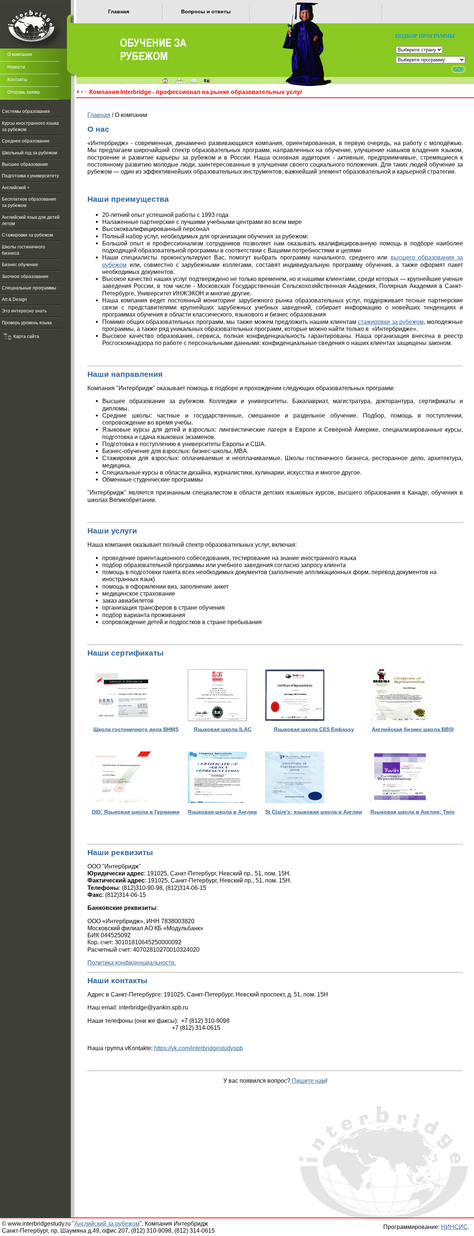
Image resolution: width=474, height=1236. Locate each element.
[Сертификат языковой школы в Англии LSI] (217, 801)
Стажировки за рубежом (27, 235)
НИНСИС (454, 1226)
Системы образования (26, 111)
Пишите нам (308, 1080)
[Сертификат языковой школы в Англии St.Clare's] (294, 801)
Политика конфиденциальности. (131, 962)
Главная (118, 11)
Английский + (16, 187)
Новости (16, 67)
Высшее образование (25, 164)
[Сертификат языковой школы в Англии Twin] (400, 801)
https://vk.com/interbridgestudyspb (198, 1048)
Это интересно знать (24, 311)
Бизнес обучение (20, 264)
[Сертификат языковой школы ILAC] (217, 719)
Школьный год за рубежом (29, 153)
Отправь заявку (23, 92)
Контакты (17, 79)
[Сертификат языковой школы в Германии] (121, 801)
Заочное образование (25, 276)
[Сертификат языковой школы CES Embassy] (294, 719)
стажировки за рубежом (391, 321)
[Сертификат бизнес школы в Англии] (400, 719)
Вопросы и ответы (206, 11)
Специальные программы (29, 288)
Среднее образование (26, 141)
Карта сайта (25, 336)
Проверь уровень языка (27, 323)
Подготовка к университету (30, 176)
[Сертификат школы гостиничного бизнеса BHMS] (121, 719)
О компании (19, 54)
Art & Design (14, 299)
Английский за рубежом (107, 1223)
